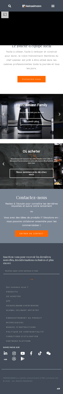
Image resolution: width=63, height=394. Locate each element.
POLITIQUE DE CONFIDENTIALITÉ (25, 332)
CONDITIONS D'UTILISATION (22, 336)
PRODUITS (12, 292)
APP (8, 301)
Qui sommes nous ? (17, 287)
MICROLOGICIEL (15, 322)
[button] (9, 5)
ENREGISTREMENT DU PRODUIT (24, 318)
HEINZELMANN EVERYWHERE (22, 306)
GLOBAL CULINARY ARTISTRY (22, 310)
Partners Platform (18, 341)
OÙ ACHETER (13, 296)
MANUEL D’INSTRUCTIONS (21, 327)
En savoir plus (31, 121)
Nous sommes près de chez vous (31, 173)
